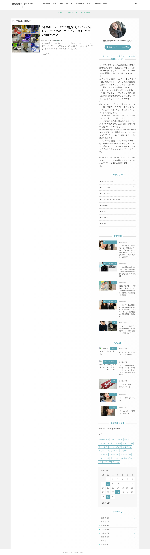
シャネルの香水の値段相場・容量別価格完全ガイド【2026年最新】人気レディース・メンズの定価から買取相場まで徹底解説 (127, 310)
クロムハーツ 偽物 (107, 141)
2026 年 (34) (104, 518)
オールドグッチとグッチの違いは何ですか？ (127, 353)
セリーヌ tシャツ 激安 (108, 90)
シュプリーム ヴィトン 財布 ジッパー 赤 (126, 386)
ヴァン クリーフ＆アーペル (109, 462)
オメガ (111, 447)
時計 (61, 3)
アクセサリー (79, 3)
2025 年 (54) (104, 522)
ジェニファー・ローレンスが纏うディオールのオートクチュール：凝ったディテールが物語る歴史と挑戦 (127, 370)
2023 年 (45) (104, 529)
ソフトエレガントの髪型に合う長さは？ (127, 412)
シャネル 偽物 (105, 65)
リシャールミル (113, 451)
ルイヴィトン (104, 439)
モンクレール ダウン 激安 (110, 129)
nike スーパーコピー (107, 104)
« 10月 (103, 503)
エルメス (102, 443)
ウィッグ (105, 187)
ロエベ (118, 443)
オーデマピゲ (114, 454)
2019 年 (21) (104, 544)
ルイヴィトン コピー (108, 79)
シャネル (110, 443)
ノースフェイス (116, 439)
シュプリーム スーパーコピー (111, 115)
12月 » (109, 503)
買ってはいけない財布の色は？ (122, 458)
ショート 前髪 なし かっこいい (127, 399)
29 (108, 497)
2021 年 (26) (104, 537)
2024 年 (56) (104, 525)
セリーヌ (102, 451)
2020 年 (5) (104, 541)
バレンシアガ (104, 458)
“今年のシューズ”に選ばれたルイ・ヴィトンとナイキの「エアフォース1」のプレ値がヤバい (66, 30)
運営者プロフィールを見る (117, 47)
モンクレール (128, 443)
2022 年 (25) (104, 533)
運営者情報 (46, 3)
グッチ (118, 447)
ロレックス (103, 447)
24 (118, 492)
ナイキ (126, 439)
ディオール (125, 451)
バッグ (55, 3)
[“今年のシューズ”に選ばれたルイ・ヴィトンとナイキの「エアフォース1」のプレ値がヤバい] (26, 52)
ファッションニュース (100, 3)
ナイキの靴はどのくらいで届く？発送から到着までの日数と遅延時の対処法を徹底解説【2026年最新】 (127, 271)
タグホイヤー (126, 454)
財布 (88, 3)
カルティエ (127, 447)
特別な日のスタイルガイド (23, 5)
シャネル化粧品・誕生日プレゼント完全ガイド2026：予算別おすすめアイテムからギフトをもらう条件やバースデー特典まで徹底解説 (127, 251)
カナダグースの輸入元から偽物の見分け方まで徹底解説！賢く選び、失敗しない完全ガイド (127, 329)
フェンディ (103, 454)
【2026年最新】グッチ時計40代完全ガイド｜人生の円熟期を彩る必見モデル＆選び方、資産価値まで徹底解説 (127, 290)
